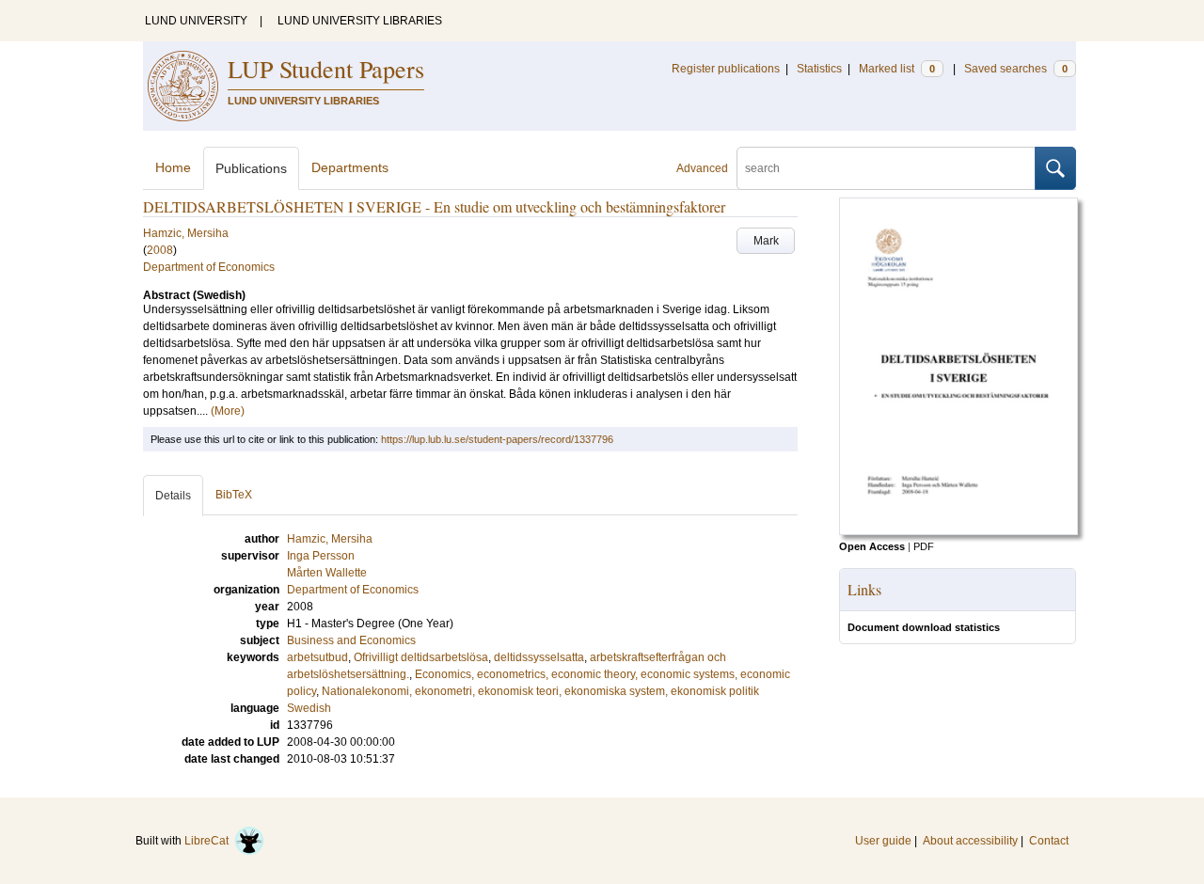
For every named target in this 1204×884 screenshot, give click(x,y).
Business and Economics (351, 640)
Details (173, 495)
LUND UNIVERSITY (196, 20)
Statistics (819, 68)
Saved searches (1016, 68)
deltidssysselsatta (539, 657)
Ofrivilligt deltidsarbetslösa (421, 657)
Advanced (702, 168)
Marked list (897, 68)
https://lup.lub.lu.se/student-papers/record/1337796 (497, 439)
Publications (251, 168)
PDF (923, 546)
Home (173, 167)
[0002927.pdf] (958, 531)
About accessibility (970, 840)
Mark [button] (766, 240)
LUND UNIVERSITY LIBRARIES (359, 20)
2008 (160, 250)
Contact (1049, 840)
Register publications (726, 68)
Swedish (309, 708)
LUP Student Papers (326, 69)
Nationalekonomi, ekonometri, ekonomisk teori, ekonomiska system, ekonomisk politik (540, 691)
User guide (883, 840)
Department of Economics (209, 267)
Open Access (872, 546)
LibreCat (209, 840)
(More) (228, 411)
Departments (349, 167)
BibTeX (233, 494)
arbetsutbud (317, 657)
